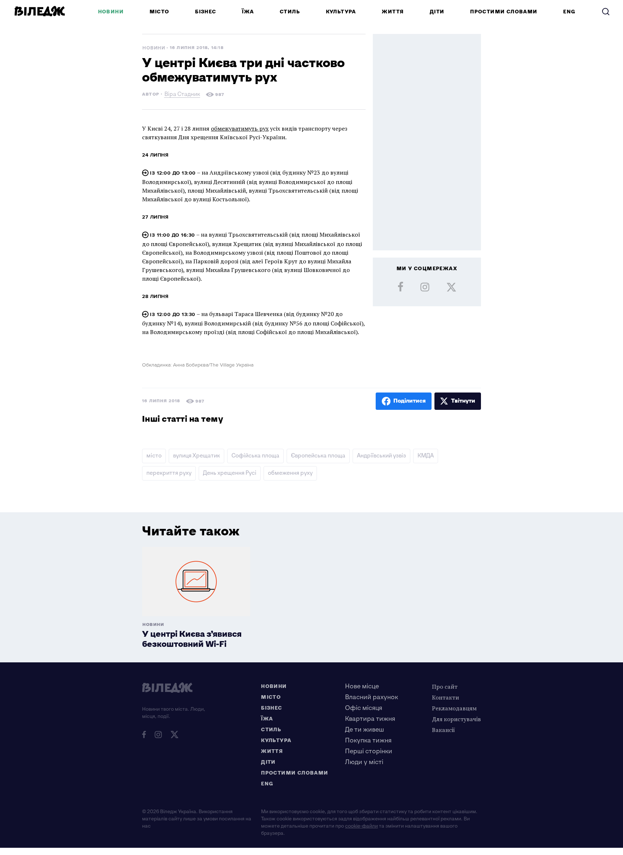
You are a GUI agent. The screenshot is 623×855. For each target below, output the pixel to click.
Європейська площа (318, 455)
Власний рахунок (371, 697)
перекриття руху (168, 473)
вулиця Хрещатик (196, 455)
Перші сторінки (368, 751)
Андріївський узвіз (381, 455)
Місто (159, 12)
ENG (569, 12)
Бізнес (205, 12)
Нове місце (362, 686)
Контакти (445, 697)
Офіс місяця (363, 708)
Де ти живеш (364, 729)
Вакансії (443, 730)
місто (154, 455)
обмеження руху (290, 473)
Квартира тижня (370, 719)
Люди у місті (364, 762)
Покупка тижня (368, 740)
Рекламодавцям (454, 708)
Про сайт (445, 686)
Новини (111, 12)
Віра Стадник (182, 95)
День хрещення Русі (229, 473)
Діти (437, 12)
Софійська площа (255, 455)
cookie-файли (361, 826)
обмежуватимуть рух (240, 128)
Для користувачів (456, 719)
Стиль (290, 12)
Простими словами (503, 12)
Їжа (248, 12)
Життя (393, 12)
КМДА (425, 455)
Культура (341, 12)
